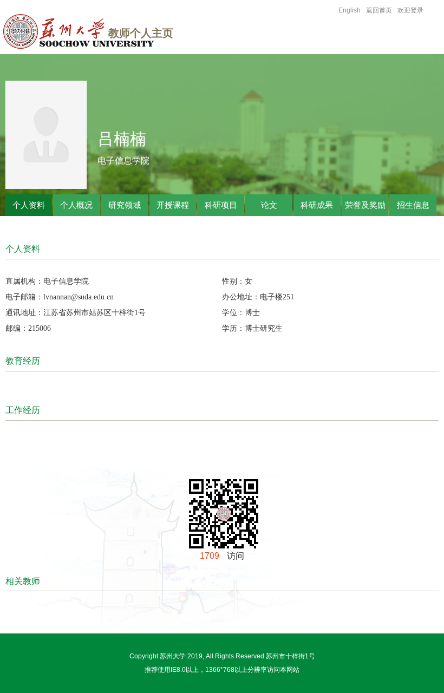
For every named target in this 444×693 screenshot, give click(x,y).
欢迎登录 (410, 10)
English (349, 10)
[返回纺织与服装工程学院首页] (83, 34)
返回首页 (379, 10)
